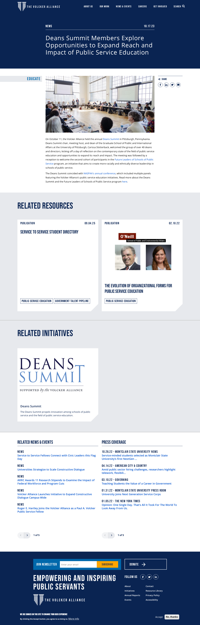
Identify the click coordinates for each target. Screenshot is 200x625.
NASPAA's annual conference (100, 173)
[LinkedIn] (155, 577)
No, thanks (172, 617)
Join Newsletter (46, 564)
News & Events (124, 6)
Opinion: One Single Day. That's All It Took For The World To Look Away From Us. (139, 506)
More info (73, 618)
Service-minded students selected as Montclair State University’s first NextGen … (135, 457)
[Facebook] (160, 84)
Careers (142, 6)
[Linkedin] (166, 84)
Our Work (104, 6)
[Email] (178, 84)
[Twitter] (172, 84)
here (124, 181)
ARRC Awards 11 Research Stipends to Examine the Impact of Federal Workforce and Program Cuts (56, 482)
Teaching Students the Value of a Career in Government (136, 483)
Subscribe (107, 564)
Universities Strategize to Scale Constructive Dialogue (51, 469)
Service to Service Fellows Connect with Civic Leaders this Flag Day (56, 457)
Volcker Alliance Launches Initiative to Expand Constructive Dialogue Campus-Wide (54, 496)
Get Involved (160, 6)
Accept (159, 617)
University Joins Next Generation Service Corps (131, 494)
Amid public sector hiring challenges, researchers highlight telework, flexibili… (138, 471)
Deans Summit (111, 139)
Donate (134, 564)
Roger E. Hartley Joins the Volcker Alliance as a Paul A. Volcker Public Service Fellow (56, 510)
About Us (88, 6)
